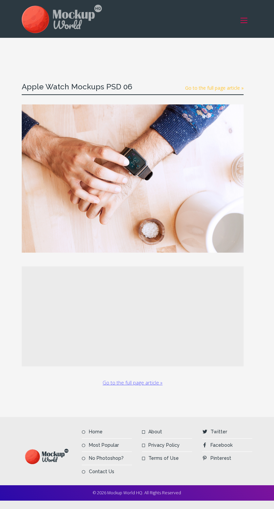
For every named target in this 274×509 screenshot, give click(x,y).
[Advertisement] (143, 53)
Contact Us (101, 471)
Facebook (222, 445)
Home (96, 431)
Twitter (219, 431)
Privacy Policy (164, 445)
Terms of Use (163, 458)
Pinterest (221, 458)
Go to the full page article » (214, 88)
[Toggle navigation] (244, 20)
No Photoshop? (106, 458)
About (155, 431)
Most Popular (104, 445)
